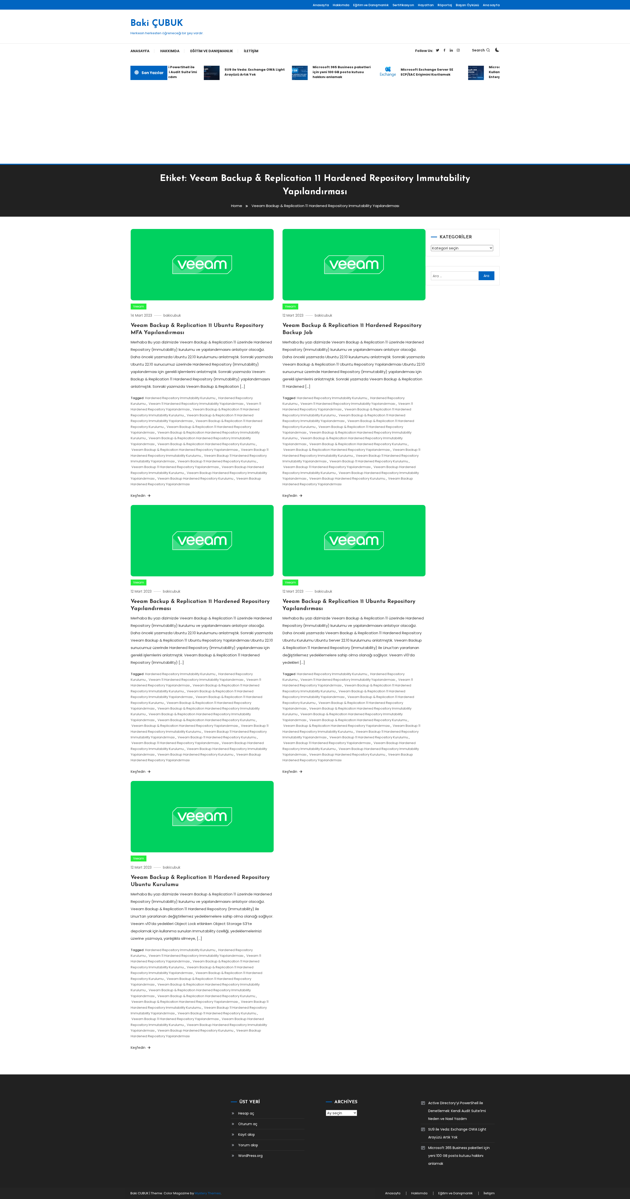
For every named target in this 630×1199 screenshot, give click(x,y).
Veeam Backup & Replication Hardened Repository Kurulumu (206, 444)
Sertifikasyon (403, 5)
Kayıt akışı (246, 1134)
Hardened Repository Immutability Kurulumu (180, 398)
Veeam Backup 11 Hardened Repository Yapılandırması (175, 467)
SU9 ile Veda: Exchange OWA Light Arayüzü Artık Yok (241, 72)
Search (478, 50)
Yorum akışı (248, 1145)
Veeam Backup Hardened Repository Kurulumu (195, 478)
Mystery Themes (208, 1193)
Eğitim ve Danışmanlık (371, 5)
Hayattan (426, 5)
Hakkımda (341, 5)
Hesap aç (246, 1113)
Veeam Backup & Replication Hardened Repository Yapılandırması (184, 449)
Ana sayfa (491, 5)
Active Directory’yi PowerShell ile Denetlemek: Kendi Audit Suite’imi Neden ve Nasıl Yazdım (457, 1111)
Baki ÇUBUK (156, 23)
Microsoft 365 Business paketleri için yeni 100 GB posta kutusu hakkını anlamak (328, 72)
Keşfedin (138, 495)
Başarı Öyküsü (467, 5)
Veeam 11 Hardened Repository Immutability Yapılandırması (196, 403)
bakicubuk (172, 315)
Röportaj (445, 5)
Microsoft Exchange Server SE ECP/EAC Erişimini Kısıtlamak (413, 72)
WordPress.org (250, 1155)
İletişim (251, 51)
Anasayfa (321, 5)
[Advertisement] (315, 121)
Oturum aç (247, 1123)
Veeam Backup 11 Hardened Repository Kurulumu (217, 461)
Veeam (138, 306)
